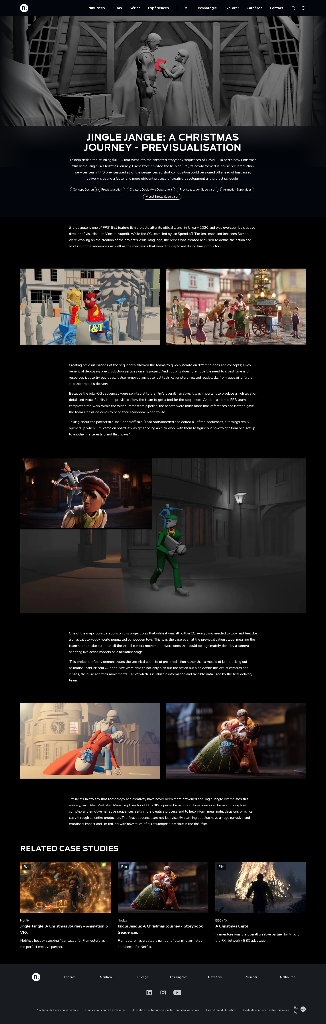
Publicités (96, 8)
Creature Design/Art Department (151, 190)
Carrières (254, 8)
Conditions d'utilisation (221, 1010)
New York (215, 977)
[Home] (36, 976)
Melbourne (287, 977)
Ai (186, 8)
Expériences (158, 8)
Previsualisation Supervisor (198, 190)
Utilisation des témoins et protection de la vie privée (165, 1010)
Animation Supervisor (237, 190)
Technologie (206, 8)
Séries (135, 8)
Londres (70, 977)
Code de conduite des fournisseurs (266, 1010)
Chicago (142, 977)
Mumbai (251, 977)
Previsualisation (111, 190)
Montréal (106, 977)
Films (117, 8)
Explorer (231, 8)
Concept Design (83, 190)
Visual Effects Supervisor (162, 197)
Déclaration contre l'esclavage (105, 1010)
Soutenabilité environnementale (57, 1010)
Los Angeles (179, 977)
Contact (276, 8)
